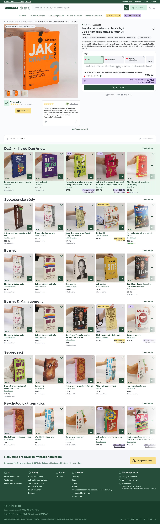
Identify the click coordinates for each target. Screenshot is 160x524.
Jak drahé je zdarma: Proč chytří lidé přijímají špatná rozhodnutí (130, 66)
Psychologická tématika (24, 403)
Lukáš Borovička (71, 238)
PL (155, 519)
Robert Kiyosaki (40, 286)
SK (121, 519)
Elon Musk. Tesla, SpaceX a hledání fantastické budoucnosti (139, 286)
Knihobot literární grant (82, 493)
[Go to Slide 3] (24, 93)
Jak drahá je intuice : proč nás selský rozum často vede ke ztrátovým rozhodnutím (79, 184)
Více (150, 61)
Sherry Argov (131, 442)
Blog (74, 480)
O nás (74, 483)
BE (151, 519)
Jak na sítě (101, 284)
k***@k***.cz (74, 104)
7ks (103, 66)
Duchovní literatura (93, 16)
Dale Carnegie (101, 442)
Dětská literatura (74, 16)
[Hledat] (126, 7)
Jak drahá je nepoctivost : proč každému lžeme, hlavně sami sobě (110, 184)
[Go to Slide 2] (16, 93)
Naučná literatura (37, 16)
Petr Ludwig (131, 388)
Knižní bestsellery (11, 477)
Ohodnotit (97, 25)
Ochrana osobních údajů (65, 519)
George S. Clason (102, 337)
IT (140, 519)
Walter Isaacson (71, 286)
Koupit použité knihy (13, 483)
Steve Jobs (71, 284)
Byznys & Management (23, 301)
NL (144, 519)
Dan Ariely (86, 34)
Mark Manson (8, 391)
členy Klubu (149, 82)
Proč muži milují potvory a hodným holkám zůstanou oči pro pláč (140, 439)
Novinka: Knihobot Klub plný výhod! (17, 2)
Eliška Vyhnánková (102, 286)
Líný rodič (100, 233)
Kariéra (75, 487)
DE (129, 519)
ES (137, 519)
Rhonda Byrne (39, 388)
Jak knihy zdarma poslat (38, 480)
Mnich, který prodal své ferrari (79, 386)
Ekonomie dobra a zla (45, 233)
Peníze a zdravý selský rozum (17, 182)
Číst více (85, 48)
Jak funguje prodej (36, 483)
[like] (46, 122)
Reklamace (60, 477)
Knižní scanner (34, 490)
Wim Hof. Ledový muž (106, 386)
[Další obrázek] (75, 63)
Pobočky (32, 493)
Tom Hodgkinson (102, 235)
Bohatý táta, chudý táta (45, 284)
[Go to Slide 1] (8, 93)
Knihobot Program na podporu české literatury (92, 490)
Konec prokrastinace (136, 386)
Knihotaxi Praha (35, 487)
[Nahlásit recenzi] (76, 122)
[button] (41, 61)
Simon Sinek (131, 337)
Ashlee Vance (131, 289)
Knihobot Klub (78, 496)
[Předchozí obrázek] (7, 63)
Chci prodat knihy (36, 477)
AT (125, 519)
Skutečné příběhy (56, 16)
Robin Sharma (70, 388)
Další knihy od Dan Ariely (25, 148)
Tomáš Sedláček (40, 235)
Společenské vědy (19, 199)
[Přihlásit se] (150, 8)
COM (133, 519)
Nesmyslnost (41, 182)
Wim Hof (99, 388)
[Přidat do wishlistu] (154, 29)
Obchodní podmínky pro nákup (14, 519)
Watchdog (8, 480)
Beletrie (22, 16)
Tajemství (39, 386)
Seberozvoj (13, 352)
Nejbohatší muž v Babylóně (108, 335)
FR (148, 519)
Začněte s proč (134, 335)
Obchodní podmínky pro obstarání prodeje (41, 519)
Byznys (10, 250)
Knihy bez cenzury (81, 519)
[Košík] (154, 8)
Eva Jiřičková (131, 238)
